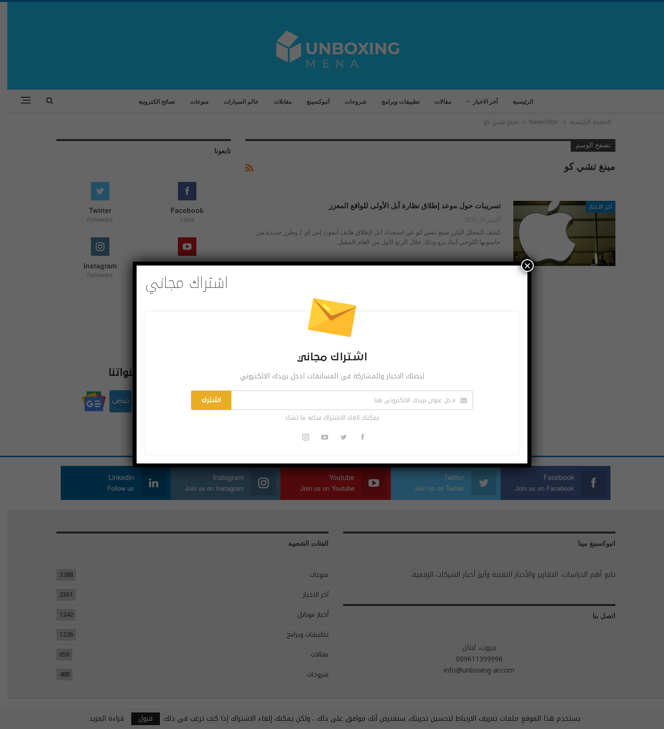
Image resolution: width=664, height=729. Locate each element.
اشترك (211, 400)
